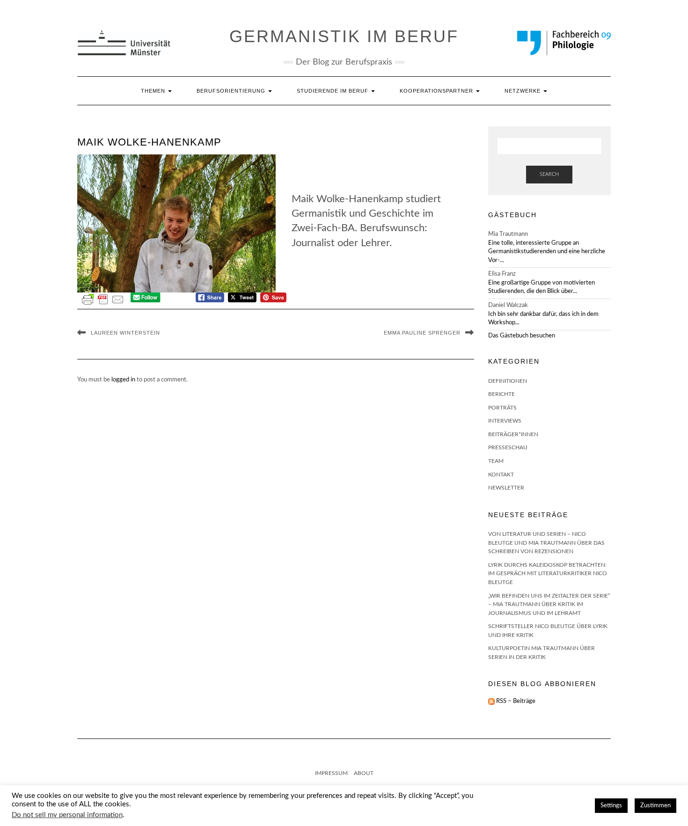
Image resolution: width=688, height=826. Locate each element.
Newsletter (506, 487)
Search (549, 174)
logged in (123, 380)
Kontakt (501, 474)
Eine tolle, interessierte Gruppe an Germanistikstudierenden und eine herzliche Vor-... (546, 251)
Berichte (501, 394)
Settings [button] (611, 806)
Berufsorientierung (232, 91)
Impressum (331, 773)
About (363, 773)
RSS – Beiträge (515, 701)
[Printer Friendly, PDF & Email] (103, 299)
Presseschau (507, 447)
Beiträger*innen (513, 434)
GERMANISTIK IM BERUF (344, 36)
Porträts (502, 407)
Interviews (504, 421)
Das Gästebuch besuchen (521, 336)
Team (496, 461)
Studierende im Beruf (333, 91)
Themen (154, 91)
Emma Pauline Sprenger (422, 333)
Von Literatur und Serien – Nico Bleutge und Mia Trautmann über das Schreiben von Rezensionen (546, 542)
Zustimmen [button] (655, 806)
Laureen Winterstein (125, 333)
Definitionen (507, 381)
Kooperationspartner (437, 91)
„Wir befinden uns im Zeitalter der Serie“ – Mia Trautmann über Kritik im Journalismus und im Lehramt (549, 604)
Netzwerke (523, 91)
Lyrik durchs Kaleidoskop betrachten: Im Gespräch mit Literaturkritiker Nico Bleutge (547, 573)
